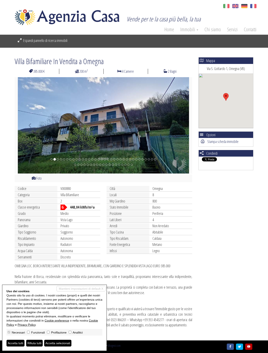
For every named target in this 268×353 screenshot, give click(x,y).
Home (169, 29)
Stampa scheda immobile (222, 141)
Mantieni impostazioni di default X (81, 288)
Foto (39, 178)
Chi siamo (213, 29)
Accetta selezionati (57, 343)
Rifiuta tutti (34, 343)
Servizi (232, 29)
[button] (28, 125)
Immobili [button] (188, 29)
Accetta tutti (15, 343)
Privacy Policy (27, 324)
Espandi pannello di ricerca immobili (45, 40)
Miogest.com (114, 346)
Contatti (250, 29)
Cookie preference (57, 320)
